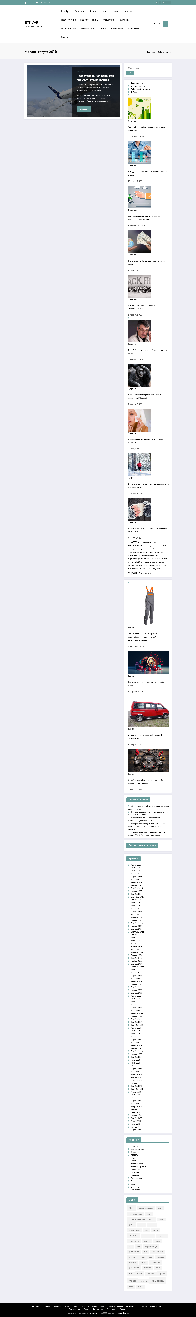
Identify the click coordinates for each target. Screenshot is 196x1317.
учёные (143, 574)
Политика (123, 19)
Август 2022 (136, 996)
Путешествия (88, 28)
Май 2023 (135, 972)
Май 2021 (135, 1036)
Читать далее (83, 109)
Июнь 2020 (135, 1063)
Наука (116, 11)
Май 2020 (135, 1065)
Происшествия (69, 28)
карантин (142, 555)
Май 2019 (135, 1097)
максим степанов (161, 559)
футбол (149, 574)
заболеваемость (157, 549)
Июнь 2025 (135, 905)
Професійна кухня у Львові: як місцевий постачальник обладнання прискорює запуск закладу (147, 826)
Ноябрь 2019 (136, 1083)
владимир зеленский (155, 546)
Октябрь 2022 (136, 993)
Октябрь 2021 (136, 1022)
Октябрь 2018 (136, 1118)
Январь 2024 (136, 955)
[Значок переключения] (165, 24)
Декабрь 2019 (136, 1080)
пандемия (147, 562)
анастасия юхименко (145, 542)
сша (130, 568)
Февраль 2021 (136, 1045)
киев (157, 555)
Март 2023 (135, 978)
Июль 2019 (135, 1095)
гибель (130, 549)
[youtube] (169, 2)
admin (81, 85)
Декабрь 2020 (137, 1051)
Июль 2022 (135, 999)
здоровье (139, 552)
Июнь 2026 (135, 871)
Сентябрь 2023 (137, 966)
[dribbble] (163, 2)
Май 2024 (135, 943)
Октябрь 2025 (137, 894)
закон (165, 549)
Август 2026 (136, 865)
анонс (154, 542)
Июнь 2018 (135, 1124)
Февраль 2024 (137, 952)
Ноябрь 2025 (136, 891)
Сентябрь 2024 (137, 932)
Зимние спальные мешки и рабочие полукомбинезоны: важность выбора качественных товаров (143, 637)
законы (131, 552)
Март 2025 (135, 914)
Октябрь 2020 (137, 1057)
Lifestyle (65, 11)
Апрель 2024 (136, 946)
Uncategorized (137, 1149)
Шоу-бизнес (116, 28)
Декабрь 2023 (137, 958)
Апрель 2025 (136, 911)
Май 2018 (135, 1127)
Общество (108, 19)
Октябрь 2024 (137, 929)
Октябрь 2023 (136, 964)
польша (161, 562)
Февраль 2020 (137, 1074)
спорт (159, 565)
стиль (164, 565)
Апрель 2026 (136, 876)
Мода (105, 11)
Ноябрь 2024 (136, 926)
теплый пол (137, 569)
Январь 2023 (136, 984)
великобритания (135, 545)
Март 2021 (135, 1042)
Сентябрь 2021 (137, 1025)
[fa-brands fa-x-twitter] (160, 2)
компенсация (104, 87)
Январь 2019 (136, 1109)
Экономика (133, 28)
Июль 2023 (135, 969)
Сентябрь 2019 (137, 1089)
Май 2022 (135, 1004)
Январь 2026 (136, 885)
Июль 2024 (135, 937)
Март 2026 (135, 879)
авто (134, 542)
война (165, 545)
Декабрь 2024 (137, 923)
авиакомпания (108, 85)
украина (97, 90)
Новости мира (68, 19)
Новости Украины (89, 19)
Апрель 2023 (136, 975)
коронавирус (134, 558)
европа (142, 549)
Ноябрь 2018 (136, 1115)
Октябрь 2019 (136, 1086)
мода (137, 561)
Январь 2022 (136, 1016)
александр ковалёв (84, 87)
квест (153, 555)
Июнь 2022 (135, 1001)
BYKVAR (31, 22)
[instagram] (166, 2)
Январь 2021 (136, 1048)
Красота (93, 11)
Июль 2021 (135, 1031)
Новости (128, 11)
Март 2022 (135, 1010)
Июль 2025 (135, 902)
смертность (153, 565)
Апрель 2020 (136, 1068)
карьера (148, 555)
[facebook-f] (157, 2)
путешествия (143, 565)
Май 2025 (135, 908)
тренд (144, 568)
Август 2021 (136, 1028)
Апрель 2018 (136, 1129)
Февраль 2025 (137, 917)
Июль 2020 (135, 1060)
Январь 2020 (136, 1077)
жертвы (148, 549)
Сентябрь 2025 (137, 897)
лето (153, 558)
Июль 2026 (135, 868)
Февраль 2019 (136, 1106)
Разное (65, 37)
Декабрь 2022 (137, 987)
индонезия (159, 552)
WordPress (94, 1313)
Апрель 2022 (136, 1007)
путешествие (82, 90)
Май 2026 (135, 873)
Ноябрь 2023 (136, 961)
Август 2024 (136, 935)
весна (144, 546)
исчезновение (133, 555)
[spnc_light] (159, 24)
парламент (154, 562)
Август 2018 (136, 1121)
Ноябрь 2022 (136, 990)
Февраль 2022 (137, 1013)
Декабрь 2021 (136, 1019)
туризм (90, 90)
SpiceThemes (123, 1313)
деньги (95, 87)
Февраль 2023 (137, 981)
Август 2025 (136, 900)
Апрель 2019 (136, 1100)
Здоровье (80, 11)
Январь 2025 (136, 920)
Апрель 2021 (136, 1039)
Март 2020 (135, 1071)
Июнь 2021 (135, 1033)
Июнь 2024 (135, 940)
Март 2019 (135, 1103)
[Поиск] (155, 24)
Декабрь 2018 (136, 1112)
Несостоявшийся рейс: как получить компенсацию (95, 78)
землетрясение (149, 552)
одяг (141, 562)
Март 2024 (135, 949)
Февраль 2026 (137, 882)
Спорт (103, 28)
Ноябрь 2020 (136, 1054)
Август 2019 (136, 1092)
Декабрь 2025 (137, 888)
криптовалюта (146, 558)
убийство (158, 569)
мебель (131, 562)
